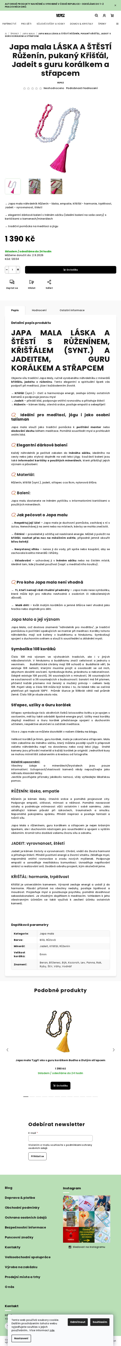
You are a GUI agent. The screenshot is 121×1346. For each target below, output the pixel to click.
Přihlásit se (37, 1156)
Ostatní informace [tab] (72, 310)
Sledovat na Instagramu (89, 1247)
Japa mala (47, 933)
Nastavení (21, 1338)
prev (7, 1049)
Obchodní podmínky (22, 1207)
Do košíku (72, 269)
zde (52, 1330)
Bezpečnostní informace (25, 1227)
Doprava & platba (20, 1197)
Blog (8, 1188)
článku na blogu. (86, 731)
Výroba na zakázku (21, 1267)
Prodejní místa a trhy (22, 1277)
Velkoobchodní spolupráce (28, 1257)
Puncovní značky (19, 1237)
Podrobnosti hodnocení (82, 88)
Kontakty (13, 1247)
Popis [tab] (15, 310)
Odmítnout (77, 1322)
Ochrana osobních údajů (26, 1217)
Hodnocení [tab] (39, 310)
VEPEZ (60, 82)
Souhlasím (100, 1322)
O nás (9, 1287)
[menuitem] (9, 23)
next (113, 1049)
